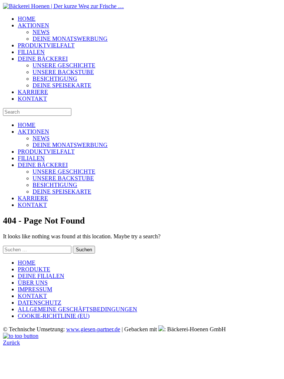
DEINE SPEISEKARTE (62, 85)
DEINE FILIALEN (41, 276)
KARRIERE (33, 92)
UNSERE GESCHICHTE (64, 65)
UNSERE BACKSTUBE (63, 72)
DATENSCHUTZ (39, 302)
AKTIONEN (33, 25)
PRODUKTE (34, 269)
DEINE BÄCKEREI (43, 59)
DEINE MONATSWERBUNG (70, 39)
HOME (27, 19)
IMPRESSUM (35, 289)
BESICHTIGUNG (55, 79)
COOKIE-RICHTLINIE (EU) (53, 316)
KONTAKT (32, 98)
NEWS (41, 32)
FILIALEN (31, 52)
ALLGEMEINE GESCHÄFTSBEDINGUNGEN (77, 309)
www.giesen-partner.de (93, 329)
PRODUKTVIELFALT (46, 45)
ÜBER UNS (33, 282)
